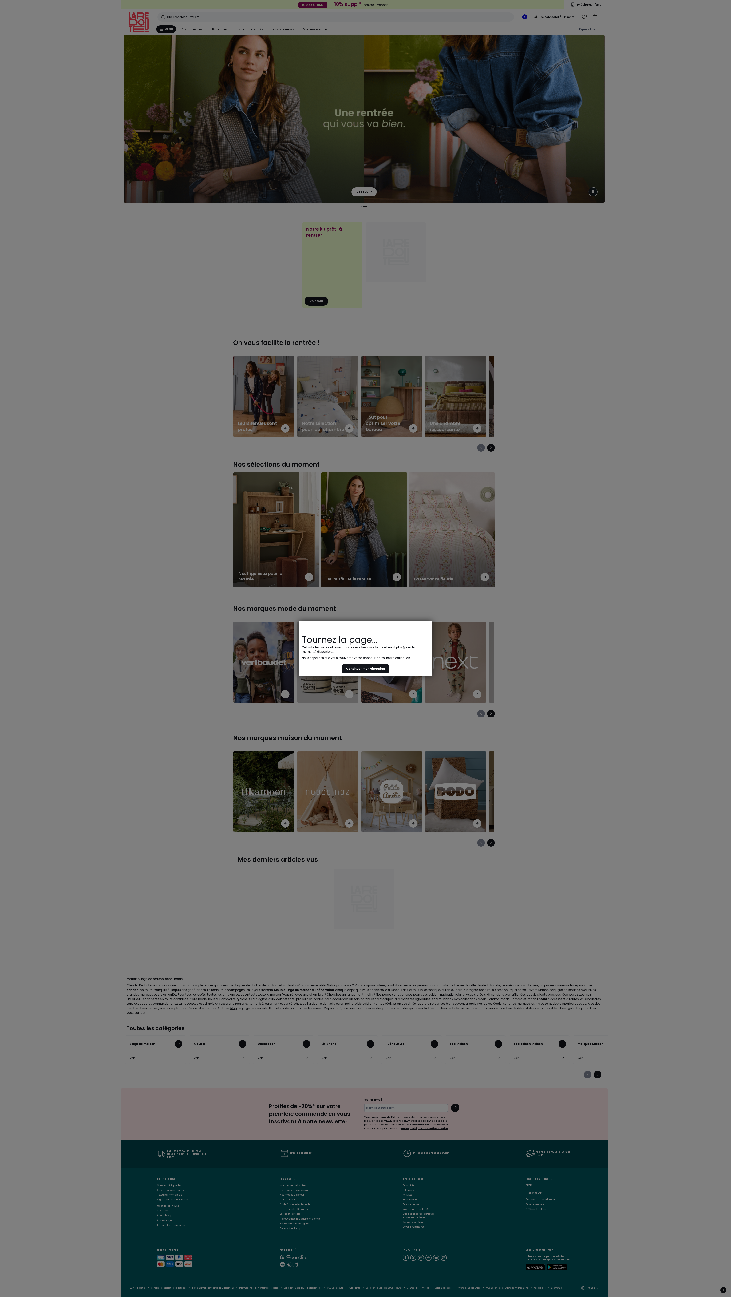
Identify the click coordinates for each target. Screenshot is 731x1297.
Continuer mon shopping (365, 668)
